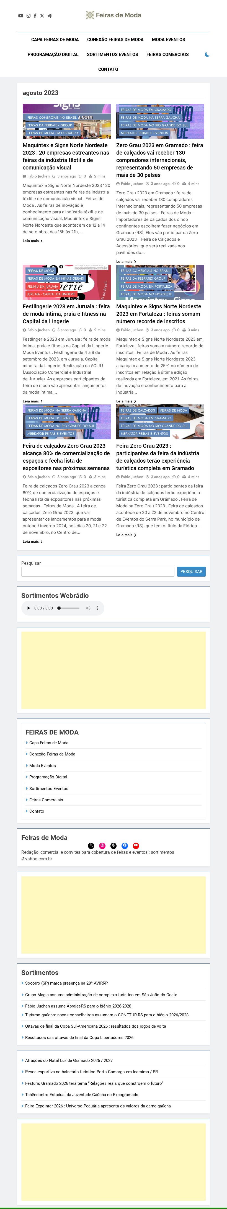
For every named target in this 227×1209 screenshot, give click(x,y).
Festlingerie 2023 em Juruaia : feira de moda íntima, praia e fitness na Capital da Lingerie (66, 314)
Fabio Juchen (38, 176)
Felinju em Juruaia (42, 286)
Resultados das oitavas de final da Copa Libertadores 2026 (79, 1037)
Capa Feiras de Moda (55, 39)
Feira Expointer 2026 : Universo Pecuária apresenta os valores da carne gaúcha (98, 1106)
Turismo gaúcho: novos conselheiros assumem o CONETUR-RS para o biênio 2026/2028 (107, 1014)
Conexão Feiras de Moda (115, 39)
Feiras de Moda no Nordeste (146, 294)
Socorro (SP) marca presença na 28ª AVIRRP (66, 983)
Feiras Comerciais (167, 54)
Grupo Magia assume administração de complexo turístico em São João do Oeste (101, 994)
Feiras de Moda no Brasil (49, 418)
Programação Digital (53, 54)
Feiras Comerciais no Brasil (51, 117)
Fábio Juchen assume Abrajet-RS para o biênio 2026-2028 (78, 1006)
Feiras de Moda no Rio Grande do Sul (154, 125)
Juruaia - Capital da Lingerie (51, 294)
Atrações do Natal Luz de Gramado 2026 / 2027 (69, 1060)
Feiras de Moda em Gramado (146, 109)
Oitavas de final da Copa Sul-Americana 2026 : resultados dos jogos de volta (95, 1026)
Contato (108, 69)
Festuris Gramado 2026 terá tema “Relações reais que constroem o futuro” (94, 1083)
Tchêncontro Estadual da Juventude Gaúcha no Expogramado (81, 1094)
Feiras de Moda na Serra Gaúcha (150, 117)
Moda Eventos (168, 39)
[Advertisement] (113, 670)
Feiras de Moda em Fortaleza (53, 133)
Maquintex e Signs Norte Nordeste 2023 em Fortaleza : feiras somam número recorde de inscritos (158, 314)
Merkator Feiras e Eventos (144, 133)
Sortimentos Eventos (112, 54)
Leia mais (31, 240)
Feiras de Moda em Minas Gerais (55, 278)
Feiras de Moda (40, 270)
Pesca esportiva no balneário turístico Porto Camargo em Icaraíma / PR (91, 1071)
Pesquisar (31, 563)
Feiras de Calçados (138, 410)
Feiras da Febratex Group (49, 125)
